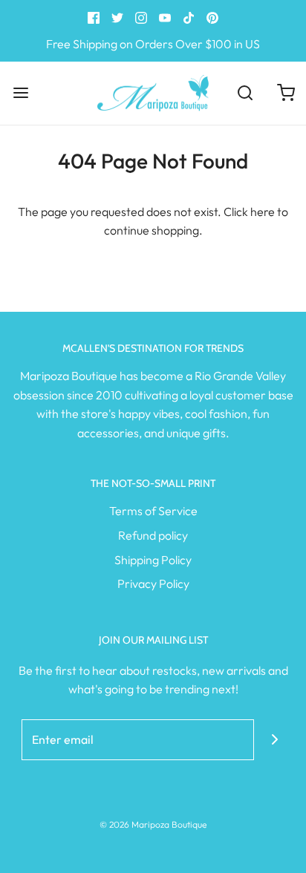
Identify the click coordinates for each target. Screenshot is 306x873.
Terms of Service (153, 510)
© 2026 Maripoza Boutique (153, 824)
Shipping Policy (153, 559)
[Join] (274, 739)
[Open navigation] (20, 93)
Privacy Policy (153, 583)
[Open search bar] (244, 93)
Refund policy (153, 535)
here (262, 211)
